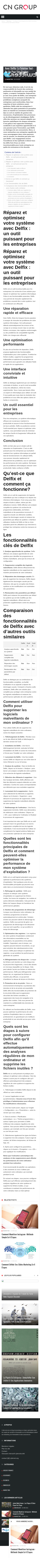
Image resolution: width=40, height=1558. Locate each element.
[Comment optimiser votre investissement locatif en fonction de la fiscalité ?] (20, 1399)
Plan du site (6, 1449)
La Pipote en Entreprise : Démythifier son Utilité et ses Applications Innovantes (19, 1379)
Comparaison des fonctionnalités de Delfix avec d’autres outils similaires (19, 187)
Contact (4, 1451)
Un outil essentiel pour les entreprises (18, 174)
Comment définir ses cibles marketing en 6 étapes (18, 1266)
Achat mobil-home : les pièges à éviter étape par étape (24, 1504)
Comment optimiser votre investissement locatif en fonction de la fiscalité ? (19, 1406)
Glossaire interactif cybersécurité (13, 1453)
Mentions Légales (8, 1446)
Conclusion (11, 176)
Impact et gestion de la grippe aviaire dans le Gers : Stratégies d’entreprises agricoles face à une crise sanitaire (18, 1318)
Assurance (6, 1475)
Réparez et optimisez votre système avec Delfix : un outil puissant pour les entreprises (19, 157)
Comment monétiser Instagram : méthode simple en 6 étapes (23, 1551)
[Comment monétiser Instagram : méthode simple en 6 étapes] (24, 1534)
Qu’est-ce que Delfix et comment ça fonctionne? (17, 180)
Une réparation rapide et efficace (17, 168)
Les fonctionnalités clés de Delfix (16, 183)
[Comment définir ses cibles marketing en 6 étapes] (20, 1250)
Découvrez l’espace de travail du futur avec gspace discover (18, 1295)
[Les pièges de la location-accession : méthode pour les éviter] (6, 1522)
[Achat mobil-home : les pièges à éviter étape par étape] (6, 1504)
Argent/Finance (8, 1470)
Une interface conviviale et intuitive (17, 172)
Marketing (15, 1545)
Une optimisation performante (16, 170)
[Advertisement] (20, 45)
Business (6, 1480)
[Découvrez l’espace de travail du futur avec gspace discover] (20, 1290)
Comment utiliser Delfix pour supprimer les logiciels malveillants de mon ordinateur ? (19, 191)
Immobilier (6, 1485)
